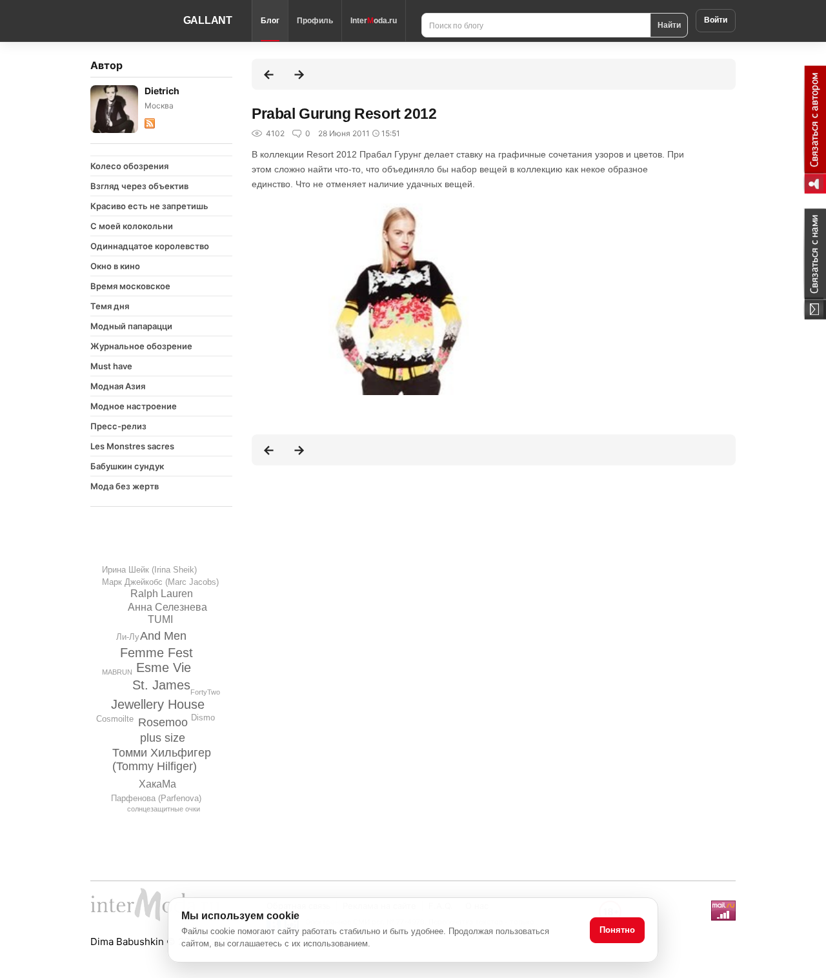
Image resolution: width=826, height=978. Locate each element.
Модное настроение (133, 406)
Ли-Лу (127, 637)
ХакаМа (157, 784)
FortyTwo (205, 692)
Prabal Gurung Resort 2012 (344, 113)
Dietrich (162, 90)
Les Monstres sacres (132, 446)
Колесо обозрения (129, 166)
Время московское (130, 286)
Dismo (203, 717)
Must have (111, 366)
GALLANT (207, 20)
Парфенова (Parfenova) (156, 798)
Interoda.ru (373, 20)
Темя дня (109, 306)
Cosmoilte (115, 719)
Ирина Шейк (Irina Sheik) (149, 570)
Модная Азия (117, 386)
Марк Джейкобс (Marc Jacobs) (160, 582)
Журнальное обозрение (141, 346)
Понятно (617, 930)
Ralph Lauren (161, 593)
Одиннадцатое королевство (149, 246)
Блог (270, 20)
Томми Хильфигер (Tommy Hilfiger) (161, 759)
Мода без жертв (124, 486)
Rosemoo (163, 722)
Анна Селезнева (167, 607)
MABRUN (117, 672)
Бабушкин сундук (127, 466)
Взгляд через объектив (139, 186)
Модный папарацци (131, 326)
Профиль (315, 20)
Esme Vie (163, 667)
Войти (715, 20)
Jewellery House (158, 704)
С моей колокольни (131, 226)
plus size (162, 737)
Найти (669, 24)
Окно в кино (115, 266)
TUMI (160, 619)
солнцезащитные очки (163, 809)
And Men (163, 635)
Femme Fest (156, 653)
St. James (161, 685)
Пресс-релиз (118, 426)
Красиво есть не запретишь (149, 206)
